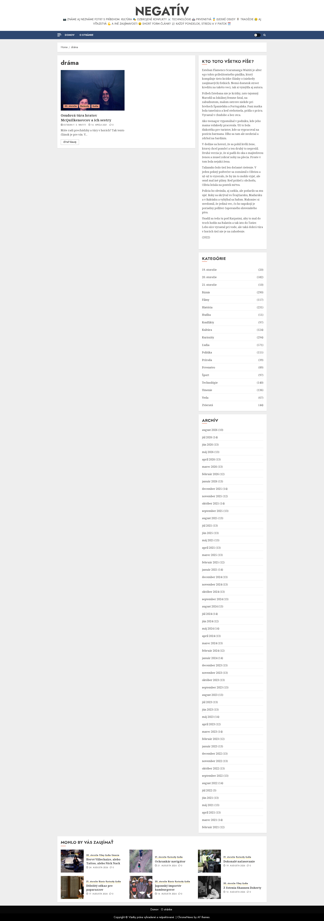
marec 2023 (209, 731)
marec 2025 (209, 555)
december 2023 (212, 665)
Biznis (206, 292)
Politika (207, 352)
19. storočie (209, 270)
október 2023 (210, 680)
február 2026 (210, 474)
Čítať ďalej (69, 142)
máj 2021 (208, 805)
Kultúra (207, 330)
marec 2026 (209, 467)
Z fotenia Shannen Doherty (242, 888)
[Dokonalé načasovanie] (209, 861)
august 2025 (210, 518)
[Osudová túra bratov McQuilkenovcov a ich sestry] (93, 90)
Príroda (207, 360)
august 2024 (210, 606)
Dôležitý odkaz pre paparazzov (99, 887)
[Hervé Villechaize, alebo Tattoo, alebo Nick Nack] (72, 861)
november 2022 (212, 761)
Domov (69, 35)
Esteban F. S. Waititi (74, 125)
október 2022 (210, 768)
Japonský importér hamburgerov (168, 887)
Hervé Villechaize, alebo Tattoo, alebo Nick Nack (103, 861)
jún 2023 (207, 709)
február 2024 (210, 650)
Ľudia (95, 106)
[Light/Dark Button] (257, 35)
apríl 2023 (208, 724)
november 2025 (212, 496)
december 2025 (212, 489)
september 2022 (212, 776)
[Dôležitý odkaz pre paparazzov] (72, 887)
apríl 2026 (208, 459)
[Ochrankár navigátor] (140, 861)
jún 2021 (207, 798)
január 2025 (209, 569)
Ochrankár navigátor (170, 861)
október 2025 (210, 503)
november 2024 (212, 584)
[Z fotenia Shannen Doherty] (209, 887)
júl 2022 (207, 790)
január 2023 (209, 746)
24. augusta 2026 (98, 867)
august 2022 (210, 783)
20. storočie (71, 106)
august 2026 (210, 430)
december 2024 (212, 577)
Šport (205, 375)
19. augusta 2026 (235, 865)
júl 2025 (207, 525)
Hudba (206, 315)
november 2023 (212, 673)
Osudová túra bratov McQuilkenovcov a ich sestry (86, 117)
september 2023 (212, 687)
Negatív (162, 11)
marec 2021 (209, 820)
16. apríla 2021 (99, 125)
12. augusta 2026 (235, 892)
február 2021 (210, 827)
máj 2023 (208, 717)
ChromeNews (185, 917)
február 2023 (210, 739)
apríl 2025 (208, 548)
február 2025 (210, 562)
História (207, 307)
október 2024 (210, 592)
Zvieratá (207, 405)
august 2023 (210, 695)
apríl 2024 (208, 636)
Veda (205, 397)
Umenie (207, 390)
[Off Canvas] (59, 34)
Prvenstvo (208, 367)
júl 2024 (207, 614)
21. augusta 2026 (167, 865)
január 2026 (209, 481)
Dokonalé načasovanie (239, 861)
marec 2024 (209, 643)
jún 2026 (207, 444)
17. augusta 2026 (98, 894)
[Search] (264, 35)
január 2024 (209, 658)
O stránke (86, 35)
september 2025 (212, 511)
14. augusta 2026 (167, 894)
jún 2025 (207, 533)
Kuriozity (84, 106)
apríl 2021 (208, 812)
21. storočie (209, 285)
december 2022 (212, 753)
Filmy (205, 300)
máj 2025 (208, 540)
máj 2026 (208, 452)
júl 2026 (207, 437)
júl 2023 (207, 702)
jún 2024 (207, 621)
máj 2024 (208, 628)
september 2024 (212, 599)
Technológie (210, 382)
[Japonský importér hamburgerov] (140, 887)
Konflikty (208, 322)
